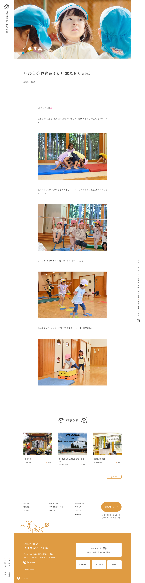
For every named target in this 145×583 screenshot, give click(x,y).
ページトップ (25, 578)
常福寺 (114, 565)
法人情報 (26, 510)
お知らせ (5, 575)
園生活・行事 (138, 283)
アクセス (9, 563)
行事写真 (138, 294)
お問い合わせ (5, 564)
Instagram (31, 562)
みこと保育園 (98, 565)
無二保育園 (83, 565)
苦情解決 (26, 507)
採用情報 (9, 575)
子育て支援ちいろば (138, 308)
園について (138, 271)
